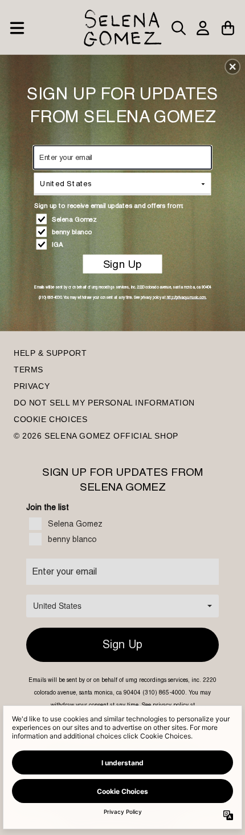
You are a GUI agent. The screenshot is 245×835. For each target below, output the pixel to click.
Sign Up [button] (122, 264)
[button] (232, 66)
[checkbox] (123, 219)
